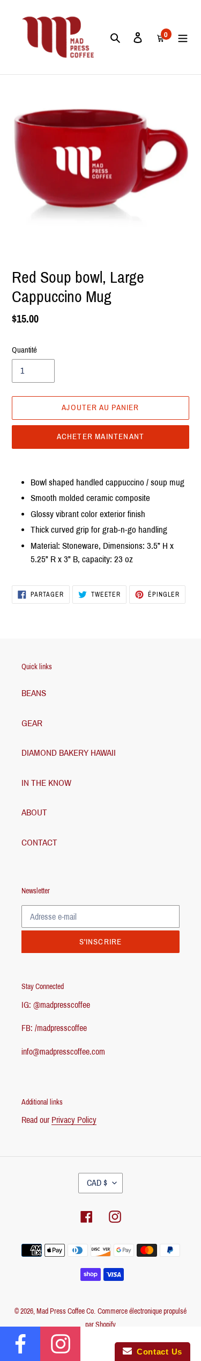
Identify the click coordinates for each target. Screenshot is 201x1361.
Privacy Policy (73, 1119)
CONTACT (39, 842)
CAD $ (97, 1182)
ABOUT (34, 812)
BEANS (33, 693)
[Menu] (183, 37)
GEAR (31, 723)
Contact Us (157, 1351)
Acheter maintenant (101, 436)
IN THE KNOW (46, 783)
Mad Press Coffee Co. (65, 1311)
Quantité (24, 350)
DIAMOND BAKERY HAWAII (68, 753)
